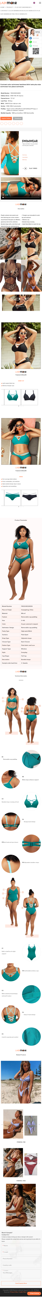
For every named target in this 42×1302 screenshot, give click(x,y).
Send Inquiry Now (21, 1283)
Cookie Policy (22, 1292)
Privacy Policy (14, 1292)
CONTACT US (21, 306)
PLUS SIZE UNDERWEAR (23, 7)
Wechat (35, 42)
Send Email (36, 38)
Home (2, 7)
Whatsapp (35, 46)
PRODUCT (9, 7)
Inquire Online (6, 118)
